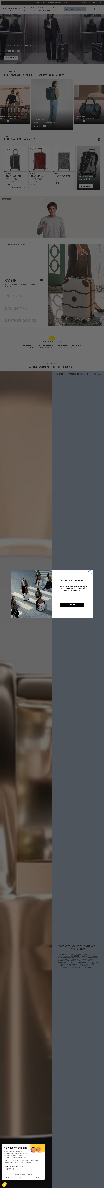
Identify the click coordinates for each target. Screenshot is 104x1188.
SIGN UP (72, 605)
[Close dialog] (90, 572)
